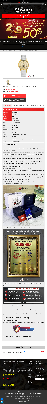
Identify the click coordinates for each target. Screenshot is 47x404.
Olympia (9, 146)
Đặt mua (15, 96)
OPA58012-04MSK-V (11, 168)
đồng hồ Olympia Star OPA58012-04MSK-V (12, 174)
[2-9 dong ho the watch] (23, 29)
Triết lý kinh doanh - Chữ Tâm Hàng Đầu (21, 367)
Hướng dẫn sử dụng (36, 105)
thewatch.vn (7, 338)
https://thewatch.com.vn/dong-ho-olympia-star (15, 183)
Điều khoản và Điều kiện (30, 373)
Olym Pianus (14, 150)
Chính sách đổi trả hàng (30, 382)
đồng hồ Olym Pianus (9, 152)
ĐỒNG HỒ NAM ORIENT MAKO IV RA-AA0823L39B (12, 352)
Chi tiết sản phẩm (7, 105)
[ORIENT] (23, 47)
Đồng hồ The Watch (18, 283)
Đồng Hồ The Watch (27, 310)
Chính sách (30, 363)
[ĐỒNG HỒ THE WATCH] (1, 4)
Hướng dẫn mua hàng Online (30, 378)
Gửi (42, 378)
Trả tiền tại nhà (29, 0)
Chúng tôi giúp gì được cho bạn (21, 105)
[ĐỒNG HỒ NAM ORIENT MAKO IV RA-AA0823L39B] (23, 351)
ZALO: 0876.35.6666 (25, 2)
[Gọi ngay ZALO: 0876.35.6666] (2, 402)
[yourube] (40, 372)
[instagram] (43, 369)
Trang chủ (6, 50)
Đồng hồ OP (32, 148)
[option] (23, 66)
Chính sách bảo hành (30, 385)
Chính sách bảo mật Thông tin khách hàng (30, 368)
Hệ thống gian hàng (7, 0)
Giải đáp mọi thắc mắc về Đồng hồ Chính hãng (21, 371)
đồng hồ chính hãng (13, 313)
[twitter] (39, 369)
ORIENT (23, 44)
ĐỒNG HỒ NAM (13, 50)
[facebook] (36, 369)
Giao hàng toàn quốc (19, 0)
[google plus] (41, 369)
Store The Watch (10, 309)
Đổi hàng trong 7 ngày (40, 0)
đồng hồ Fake (27, 313)
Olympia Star (8, 150)
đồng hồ (20, 146)
